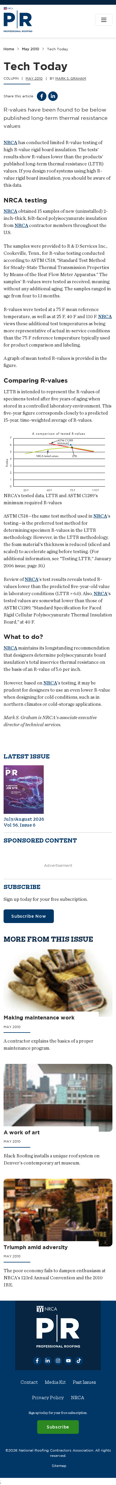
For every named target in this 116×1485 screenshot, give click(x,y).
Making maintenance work (39, 1017)
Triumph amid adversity (36, 1247)
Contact (29, 1382)
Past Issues (84, 1382)
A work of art (22, 1132)
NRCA (10, 142)
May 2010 (30, 49)
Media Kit (55, 1382)
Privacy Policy (48, 1397)
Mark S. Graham (70, 78)
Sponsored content (40, 841)
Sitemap (59, 1466)
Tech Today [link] (57, 49)
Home (9, 49)
